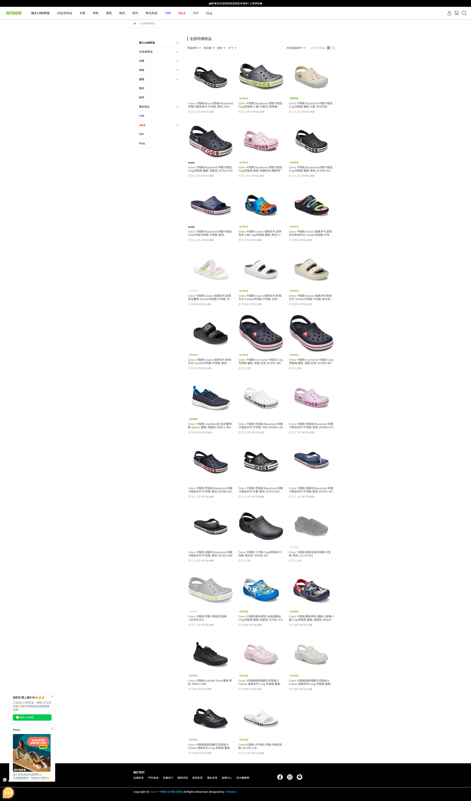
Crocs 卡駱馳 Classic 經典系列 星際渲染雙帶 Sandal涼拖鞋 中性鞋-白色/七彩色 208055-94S (209, 297)
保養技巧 (168, 777)
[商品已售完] (216, 270)
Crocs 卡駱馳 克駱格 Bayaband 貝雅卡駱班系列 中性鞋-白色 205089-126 (260, 425)
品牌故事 (138, 777)
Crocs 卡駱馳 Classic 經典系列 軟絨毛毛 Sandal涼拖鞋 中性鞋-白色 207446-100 (259, 297)
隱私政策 (212, 777)
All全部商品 (64, 13)
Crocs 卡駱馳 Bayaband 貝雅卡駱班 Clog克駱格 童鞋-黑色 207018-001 (311, 169)
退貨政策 (197, 777)
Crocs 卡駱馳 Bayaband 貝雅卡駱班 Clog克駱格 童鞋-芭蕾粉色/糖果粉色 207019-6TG (260, 169)
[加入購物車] (216, 77)
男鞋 (96, 13)
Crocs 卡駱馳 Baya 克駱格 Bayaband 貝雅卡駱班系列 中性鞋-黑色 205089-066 (210, 105)
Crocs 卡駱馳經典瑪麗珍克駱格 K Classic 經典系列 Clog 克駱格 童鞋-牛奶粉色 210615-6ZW (259, 682)
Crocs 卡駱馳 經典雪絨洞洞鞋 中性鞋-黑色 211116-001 (310, 553)
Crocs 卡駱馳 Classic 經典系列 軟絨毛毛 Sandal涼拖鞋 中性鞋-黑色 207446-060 (209, 361)
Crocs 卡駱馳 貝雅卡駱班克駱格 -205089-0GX (207, 618)
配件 (135, 13)
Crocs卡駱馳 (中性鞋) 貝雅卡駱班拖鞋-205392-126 (260, 746)
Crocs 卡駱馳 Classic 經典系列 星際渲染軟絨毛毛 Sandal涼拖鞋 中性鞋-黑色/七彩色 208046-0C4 (311, 233)
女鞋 (82, 13)
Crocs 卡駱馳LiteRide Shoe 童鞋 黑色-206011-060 (210, 682)
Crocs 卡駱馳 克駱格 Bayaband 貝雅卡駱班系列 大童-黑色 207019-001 (260, 489)
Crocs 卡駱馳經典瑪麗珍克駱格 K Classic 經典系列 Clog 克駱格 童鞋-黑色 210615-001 (209, 746)
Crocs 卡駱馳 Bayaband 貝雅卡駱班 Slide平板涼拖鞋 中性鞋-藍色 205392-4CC (210, 233)
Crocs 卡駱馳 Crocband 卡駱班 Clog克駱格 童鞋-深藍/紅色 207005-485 (260, 361)
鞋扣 (122, 13)
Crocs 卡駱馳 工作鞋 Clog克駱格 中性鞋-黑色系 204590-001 (259, 553)
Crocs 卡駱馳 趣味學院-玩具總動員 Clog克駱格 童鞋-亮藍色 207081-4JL (260, 618)
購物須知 (183, 777)
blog (209, 13)
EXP (196, 13)
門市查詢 (153, 777)
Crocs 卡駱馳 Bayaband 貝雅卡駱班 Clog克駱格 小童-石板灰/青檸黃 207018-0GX (260, 105)
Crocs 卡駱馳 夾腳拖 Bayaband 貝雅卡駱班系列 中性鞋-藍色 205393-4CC (311, 489)
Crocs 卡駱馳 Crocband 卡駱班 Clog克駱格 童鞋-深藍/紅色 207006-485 (311, 361)
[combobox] (194, 48)
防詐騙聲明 (242, 777)
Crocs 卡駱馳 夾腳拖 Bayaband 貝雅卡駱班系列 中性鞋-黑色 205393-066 (210, 553)
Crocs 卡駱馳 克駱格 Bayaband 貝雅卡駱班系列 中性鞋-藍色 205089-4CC (210, 489)
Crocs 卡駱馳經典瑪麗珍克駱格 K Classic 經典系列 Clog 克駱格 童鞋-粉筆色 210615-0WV (310, 682)
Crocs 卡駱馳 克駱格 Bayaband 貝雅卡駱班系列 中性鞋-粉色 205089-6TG (311, 425)
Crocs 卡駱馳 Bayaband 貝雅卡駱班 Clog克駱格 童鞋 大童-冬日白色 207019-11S (311, 105)
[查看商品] (205, 77)
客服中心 (227, 777)
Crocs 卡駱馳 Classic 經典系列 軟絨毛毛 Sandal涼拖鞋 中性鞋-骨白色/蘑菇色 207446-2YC (310, 297)
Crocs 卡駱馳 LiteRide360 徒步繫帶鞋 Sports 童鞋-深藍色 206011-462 (210, 425)
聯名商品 (151, 13)
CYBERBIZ (231, 791)
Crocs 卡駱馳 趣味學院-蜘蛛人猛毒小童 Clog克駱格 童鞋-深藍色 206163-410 (311, 618)
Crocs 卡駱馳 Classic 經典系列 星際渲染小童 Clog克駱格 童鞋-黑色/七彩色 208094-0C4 (261, 233)
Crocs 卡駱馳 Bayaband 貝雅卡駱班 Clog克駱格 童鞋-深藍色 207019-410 (210, 169)
